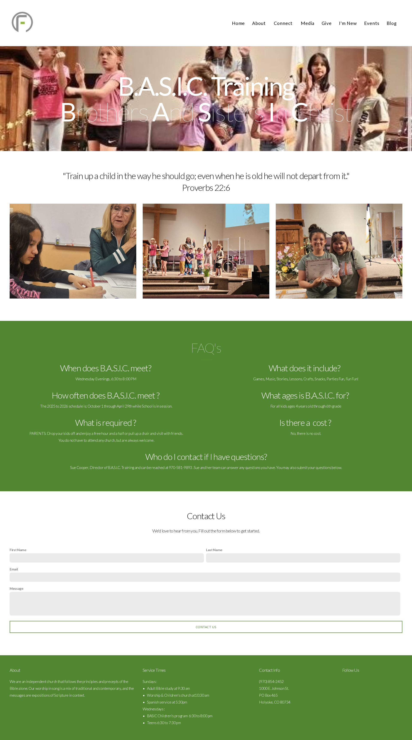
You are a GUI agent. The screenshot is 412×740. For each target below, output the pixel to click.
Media (307, 23)
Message (16, 588)
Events (371, 23)
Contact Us (206, 627)
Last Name (214, 550)
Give (327, 23)
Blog (392, 23)
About (259, 23)
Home (238, 23)
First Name (18, 550)
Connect (284, 23)
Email (14, 569)
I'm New (348, 23)
